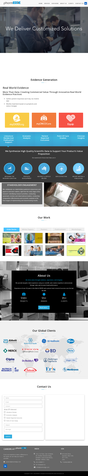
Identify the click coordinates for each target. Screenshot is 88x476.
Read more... (44, 307)
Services (47, 3)
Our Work (55, 3)
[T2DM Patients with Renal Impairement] (34, 247)
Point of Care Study (12, 421)
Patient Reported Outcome (14, 418)
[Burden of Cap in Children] (13, 234)
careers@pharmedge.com (13, 461)
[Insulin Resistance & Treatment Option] (56, 247)
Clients (71, 3)
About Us (63, 3)
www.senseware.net (59, 473)
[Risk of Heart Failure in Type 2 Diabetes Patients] (13, 247)
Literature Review (11, 412)
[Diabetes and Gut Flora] (56, 234)
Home (40, 3)
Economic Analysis (11, 415)
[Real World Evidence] (77, 247)
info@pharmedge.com (42, 467)
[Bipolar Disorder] (34, 234)
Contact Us (79, 3)
